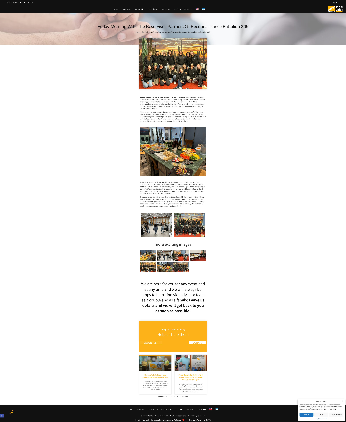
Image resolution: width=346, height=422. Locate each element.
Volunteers (188, 9)
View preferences (336, 415)
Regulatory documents (321, 418)
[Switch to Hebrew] (203, 9)
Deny (321, 415)
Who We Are (126, 9)
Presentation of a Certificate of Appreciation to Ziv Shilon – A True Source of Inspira (190, 377)
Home (116, 9)
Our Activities (139, 9)
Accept (306, 415)
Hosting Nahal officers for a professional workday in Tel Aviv (155, 376)
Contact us (165, 9)
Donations (177, 9)
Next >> (185, 396)
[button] (342, 401)
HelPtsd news (153, 9)
